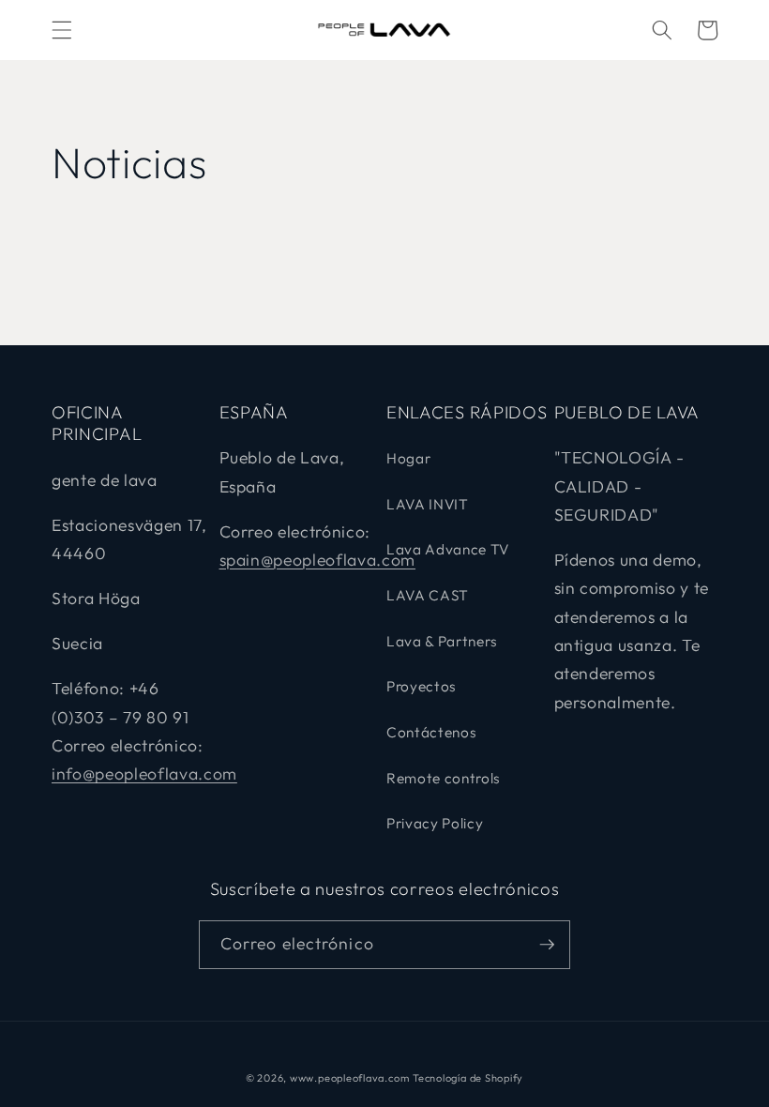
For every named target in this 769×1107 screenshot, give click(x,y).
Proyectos (421, 686)
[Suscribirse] (546, 944)
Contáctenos (431, 732)
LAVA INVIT (427, 504)
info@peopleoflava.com (144, 773)
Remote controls (443, 778)
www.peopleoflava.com (349, 1077)
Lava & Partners (442, 641)
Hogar (408, 458)
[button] (61, 30)
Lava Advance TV (447, 549)
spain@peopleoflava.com (317, 559)
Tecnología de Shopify (468, 1077)
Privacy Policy (434, 823)
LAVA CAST (427, 595)
